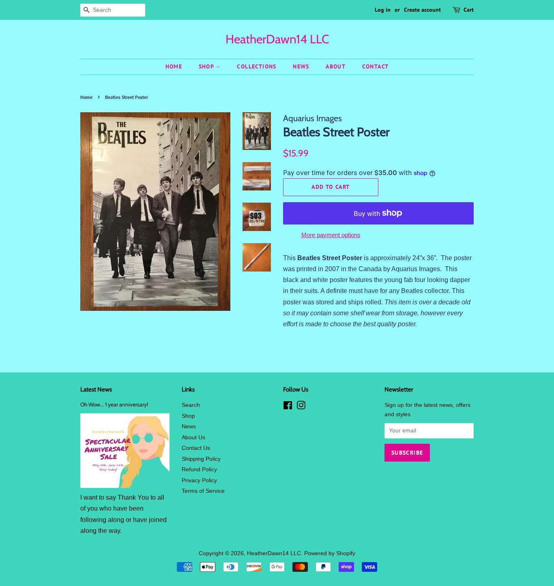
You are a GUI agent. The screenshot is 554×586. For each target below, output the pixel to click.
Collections (256, 66)
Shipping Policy (201, 459)
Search (191, 405)
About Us (193, 437)
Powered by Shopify (329, 553)
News (301, 66)
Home (174, 66)
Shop (207, 66)
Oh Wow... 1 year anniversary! (114, 404)
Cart (469, 9)
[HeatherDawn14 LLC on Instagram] (300, 407)
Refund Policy (199, 469)
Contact (375, 66)
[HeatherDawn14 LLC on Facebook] (287, 407)
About (336, 66)
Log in (383, 9)
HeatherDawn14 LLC (277, 39)
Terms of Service (203, 491)
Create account (422, 9)
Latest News (96, 389)
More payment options (331, 234)
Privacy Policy (199, 480)
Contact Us (196, 448)
